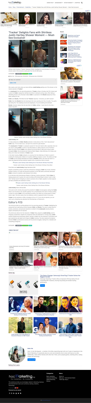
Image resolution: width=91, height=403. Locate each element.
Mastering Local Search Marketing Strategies (74, 36)
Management (58, 2)
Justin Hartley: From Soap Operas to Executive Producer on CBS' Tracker (20, 335)
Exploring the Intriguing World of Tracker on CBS (70, 314)
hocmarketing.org (46, 400)
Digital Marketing (50, 379)
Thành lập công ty (63, 379)
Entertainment (68, 2)
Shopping (77, 2)
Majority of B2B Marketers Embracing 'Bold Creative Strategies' (74, 61)
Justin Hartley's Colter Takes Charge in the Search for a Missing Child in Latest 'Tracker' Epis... (70, 336)
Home (10, 7)
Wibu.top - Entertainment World (67, 378)
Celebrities (28, 7)
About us (61, 376)
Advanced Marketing (51, 378)
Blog (14, 7)
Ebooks (48, 381)
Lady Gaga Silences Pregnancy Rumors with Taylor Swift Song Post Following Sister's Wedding (74, 55)
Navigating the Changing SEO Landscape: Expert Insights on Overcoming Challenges (74, 48)
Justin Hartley (25, 73)
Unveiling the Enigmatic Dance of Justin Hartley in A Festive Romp (20, 314)
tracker (30, 73)
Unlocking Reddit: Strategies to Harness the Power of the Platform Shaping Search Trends (75, 42)
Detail (42, 285)
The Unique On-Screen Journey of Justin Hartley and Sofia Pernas (45, 335)
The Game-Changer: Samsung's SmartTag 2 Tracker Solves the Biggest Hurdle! (60, 276)
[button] (55, 80)
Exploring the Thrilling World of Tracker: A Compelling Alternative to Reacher (45, 314)
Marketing (50, 2)
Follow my (31, 359)
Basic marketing (50, 376)
